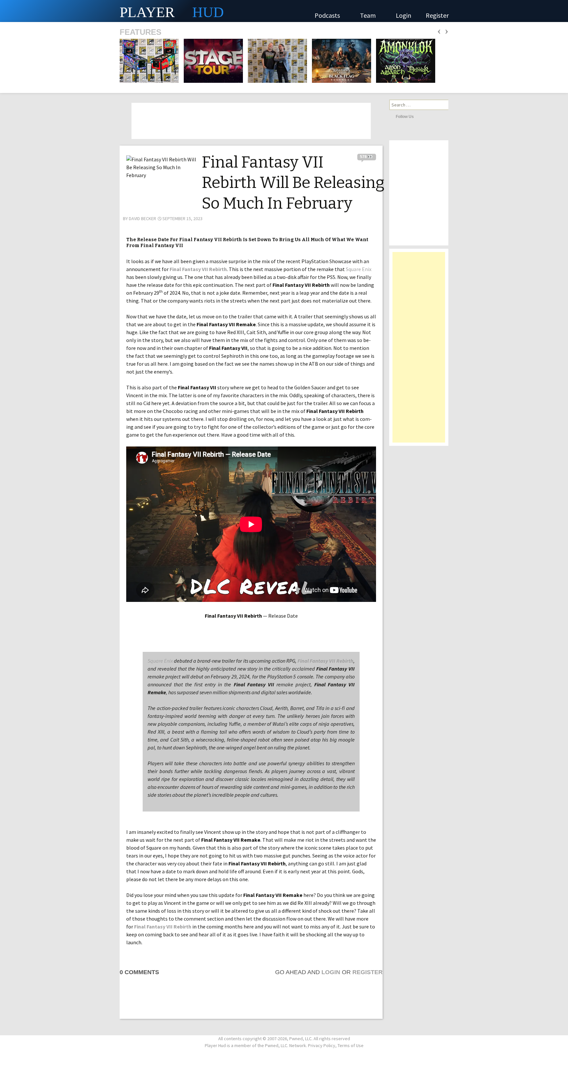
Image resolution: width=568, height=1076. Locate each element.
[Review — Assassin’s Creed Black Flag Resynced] (339, 60)
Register (437, 15)
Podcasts (328, 15)
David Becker (142, 218)
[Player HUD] (98, 11)
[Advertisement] (418, 350)
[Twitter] (420, 116)
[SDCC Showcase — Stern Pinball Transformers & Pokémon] (149, 60)
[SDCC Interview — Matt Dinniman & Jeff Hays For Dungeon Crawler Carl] (275, 60)
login (330, 972)
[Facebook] (429, 116)
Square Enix (358, 269)
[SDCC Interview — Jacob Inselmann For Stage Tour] (211, 60)
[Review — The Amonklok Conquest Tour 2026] (403, 60)
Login (403, 15)
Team (368, 15)
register (367, 972)
